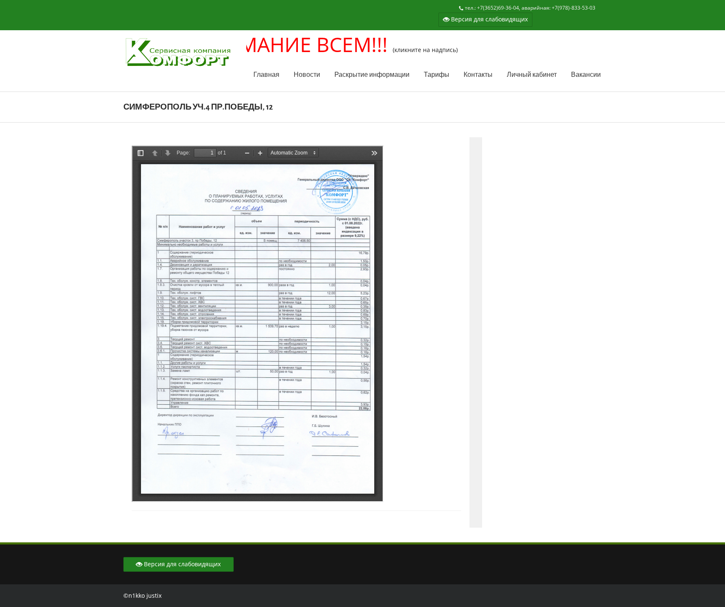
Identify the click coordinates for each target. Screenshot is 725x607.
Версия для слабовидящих (488, 19)
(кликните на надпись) (285, 50)
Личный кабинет (532, 75)
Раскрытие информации (371, 75)
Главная (266, 75)
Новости (307, 75)
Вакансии (586, 75)
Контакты (478, 75)
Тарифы (436, 75)
